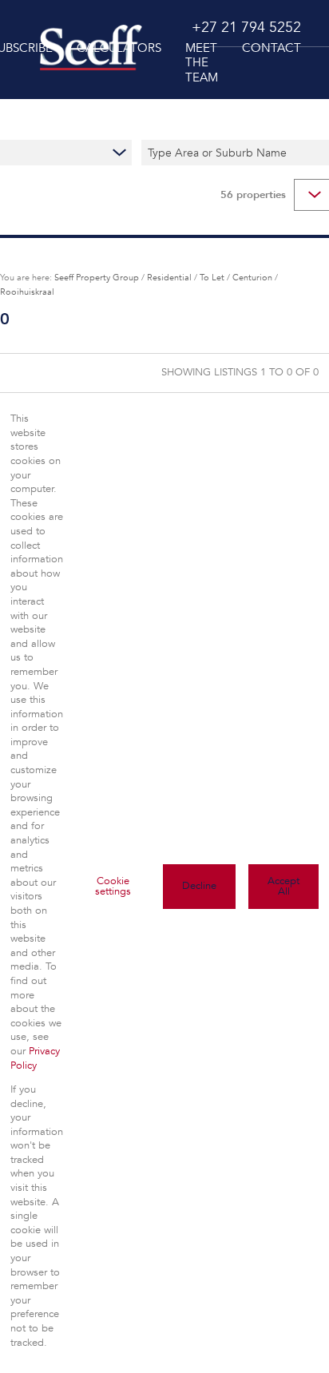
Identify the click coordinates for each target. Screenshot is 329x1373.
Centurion (252, 277)
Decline (199, 885)
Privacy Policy (35, 1058)
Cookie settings (113, 886)
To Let (212, 277)
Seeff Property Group (96, 277)
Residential (169, 277)
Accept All (283, 886)
